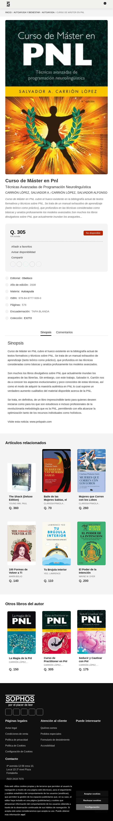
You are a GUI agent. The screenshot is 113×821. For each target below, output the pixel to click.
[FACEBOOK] (8, 712)
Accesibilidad (48, 745)
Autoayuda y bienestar (27, 12)
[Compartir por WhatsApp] (25, 264)
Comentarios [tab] (64, 332)
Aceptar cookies (92, 794)
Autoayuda (48, 12)
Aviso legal (11, 728)
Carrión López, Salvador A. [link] (27, 192)
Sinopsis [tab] (45, 332)
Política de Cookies (15, 745)
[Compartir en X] (19, 264)
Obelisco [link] (27, 278)
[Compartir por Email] (32, 264)
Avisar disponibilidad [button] (23, 252)
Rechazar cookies (92, 800)
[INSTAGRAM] (24, 712)
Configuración (92, 807)
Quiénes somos (49, 728)
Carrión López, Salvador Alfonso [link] (79, 192)
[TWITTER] (16, 712)
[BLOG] (39, 712)
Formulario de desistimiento (55, 739)
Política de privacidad (16, 739)
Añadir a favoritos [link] (21, 246)
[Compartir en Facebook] (12, 264)
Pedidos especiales (51, 734)
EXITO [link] (28, 318)
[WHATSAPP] (32, 712)
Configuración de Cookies (19, 751)
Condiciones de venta (16, 734)
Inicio (8, 12)
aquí (23, 814)
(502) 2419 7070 (15, 779)
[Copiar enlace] (38, 264)
